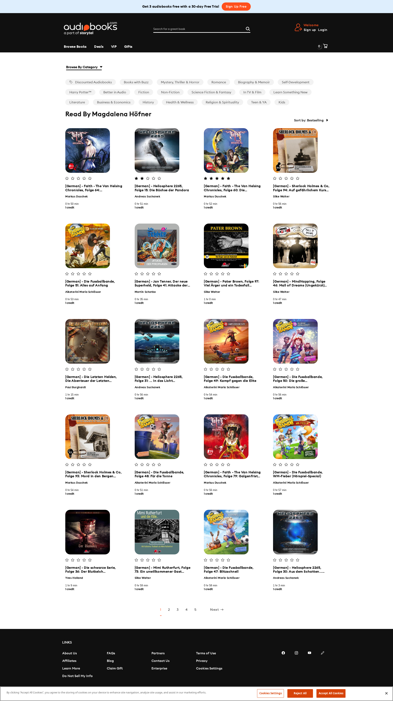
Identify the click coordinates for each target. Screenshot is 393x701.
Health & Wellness (180, 102)
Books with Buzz (136, 82)
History (148, 102)
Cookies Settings (209, 668)
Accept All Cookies (331, 693)
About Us (69, 653)
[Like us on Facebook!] (283, 665)
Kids (282, 102)
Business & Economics (113, 102)
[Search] (247, 28)
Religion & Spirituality (222, 102)
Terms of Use (206, 653)
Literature (77, 102)
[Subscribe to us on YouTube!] (309, 665)
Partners (158, 653)
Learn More (71, 668)
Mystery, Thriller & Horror (180, 82)
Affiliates (69, 661)
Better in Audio (114, 92)
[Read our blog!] (322, 665)
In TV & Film (252, 92)
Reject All (300, 693)
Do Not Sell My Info (77, 676)
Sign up (310, 30)
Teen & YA (259, 102)
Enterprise (159, 668)
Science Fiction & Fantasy (211, 92)
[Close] (386, 693)
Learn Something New (290, 92)
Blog (110, 661)
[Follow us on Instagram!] (296, 665)
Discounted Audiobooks (93, 82)
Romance (218, 82)
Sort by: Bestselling (309, 120)
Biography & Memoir (254, 82)
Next (215, 609)
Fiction (143, 92)
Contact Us (160, 661)
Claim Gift (115, 668)
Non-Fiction (170, 92)
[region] (196, 693)
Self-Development (295, 82)
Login (323, 30)
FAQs (111, 653)
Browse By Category (82, 67)
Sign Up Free (236, 6)
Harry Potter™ (80, 92)
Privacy (202, 661)
